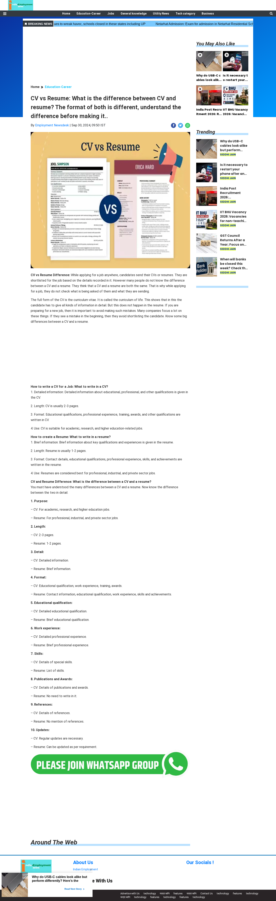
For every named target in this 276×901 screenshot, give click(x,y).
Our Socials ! (200, 862)
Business (208, 13)
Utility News (161, 13)
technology (150, 893)
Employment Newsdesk (52, 125)
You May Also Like (215, 44)
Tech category (185, 13)
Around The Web (54, 842)
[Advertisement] (110, 56)
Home (66, 13)
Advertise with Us (130, 893)
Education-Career (89, 13)
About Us (83, 862)
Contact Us (206, 893)
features (178, 893)
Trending (205, 132)
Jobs (110, 13)
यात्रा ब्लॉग (165, 893)
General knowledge (133, 13)
